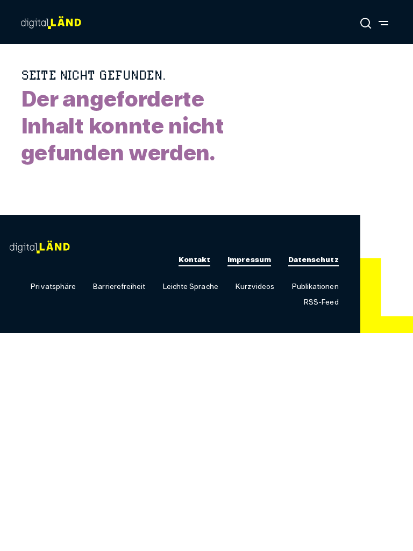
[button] (53, 287)
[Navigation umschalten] (383, 22)
